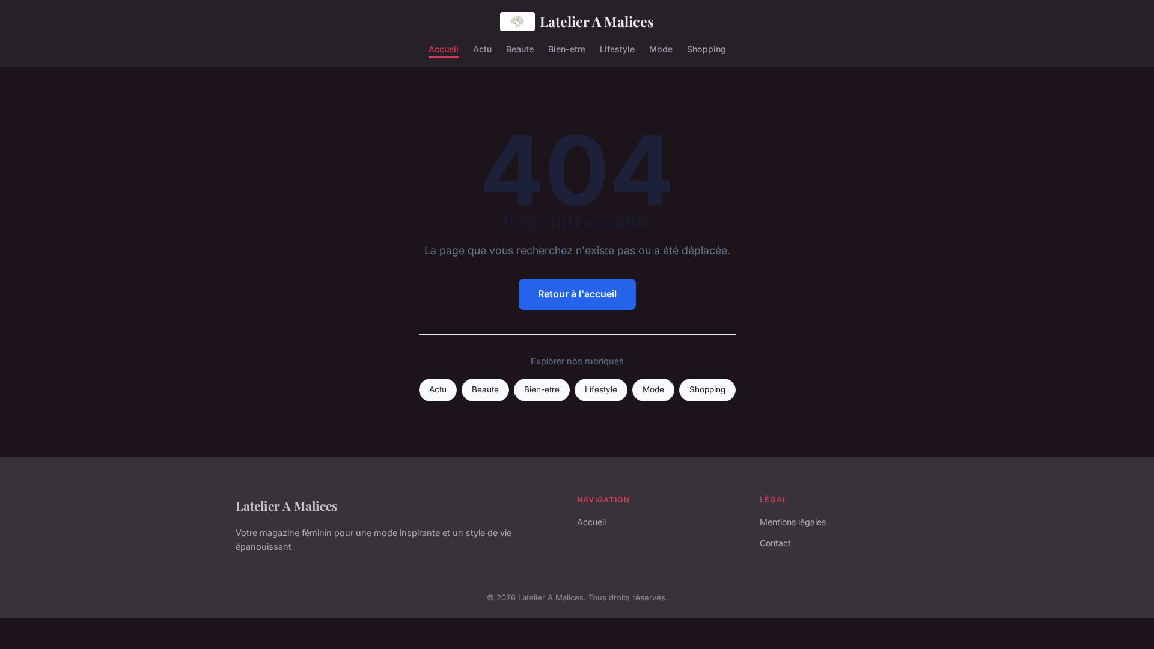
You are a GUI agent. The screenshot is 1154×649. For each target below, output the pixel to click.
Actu (482, 48)
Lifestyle (617, 48)
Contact (775, 543)
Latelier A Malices (597, 21)
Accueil (444, 48)
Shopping (706, 48)
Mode (661, 48)
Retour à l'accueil (577, 294)
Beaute (520, 48)
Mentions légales (793, 522)
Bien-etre (566, 48)
